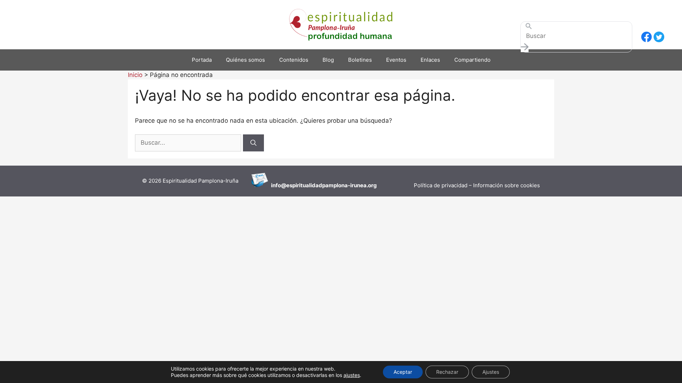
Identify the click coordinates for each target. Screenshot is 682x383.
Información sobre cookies (506, 185)
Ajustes (490, 372)
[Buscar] (253, 142)
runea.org (364, 185)
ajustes (351, 375)
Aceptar (403, 372)
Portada (202, 59)
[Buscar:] (189, 142)
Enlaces (430, 59)
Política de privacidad (441, 185)
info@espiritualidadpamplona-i (311, 185)
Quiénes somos (245, 59)
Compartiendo (472, 59)
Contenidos (293, 59)
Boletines (360, 59)
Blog (328, 59)
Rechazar (447, 372)
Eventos (396, 59)
